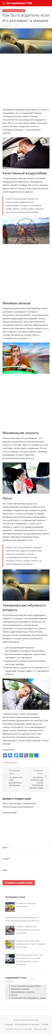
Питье (14, 995)
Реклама (44, 1024)
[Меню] (3, 3)
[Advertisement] (26, 82)
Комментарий (10, 812)
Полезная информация (14, 10)
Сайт (5, 870)
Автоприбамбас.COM (19, 3)
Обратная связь (40, 1029)
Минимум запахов (20, 989)
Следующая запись (36, 779)
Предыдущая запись (15, 778)
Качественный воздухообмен (26, 986)
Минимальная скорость (23, 992)
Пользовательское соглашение (18, 1029)
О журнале (8, 1024)
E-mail (6, 858)
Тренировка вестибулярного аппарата (30, 998)
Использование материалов (27, 1024)
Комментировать (10, 762)
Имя (5, 847)
